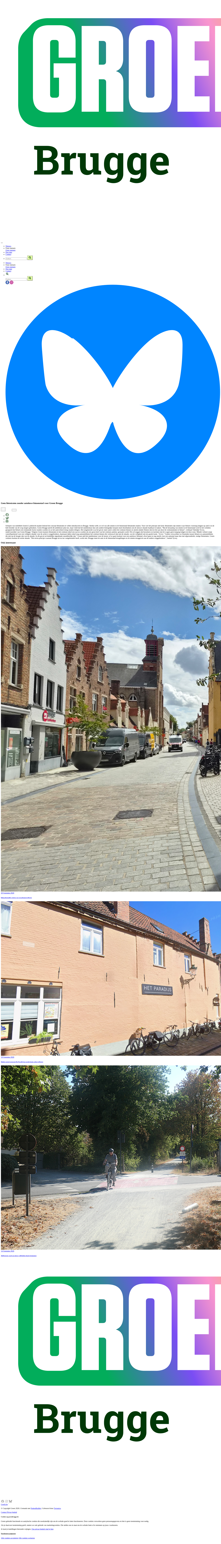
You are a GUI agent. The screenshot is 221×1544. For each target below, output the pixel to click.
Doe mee (9, 252)
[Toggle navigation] (2, 242)
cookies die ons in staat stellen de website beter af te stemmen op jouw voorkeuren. (41, 1543)
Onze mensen (10, 250)
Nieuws (8, 246)
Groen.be (4, 1504)
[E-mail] (7, 522)
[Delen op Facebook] (7, 516)
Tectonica (57, 1508)
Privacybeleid (12, 1512)
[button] (7, 275)
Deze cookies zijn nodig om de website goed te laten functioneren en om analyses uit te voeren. (47, 1538)
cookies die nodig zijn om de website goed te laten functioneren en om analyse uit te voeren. (51, 1541)
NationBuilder (36, 1508)
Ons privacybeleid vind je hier (42, 1529)
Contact (8, 254)
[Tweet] (7, 519)
